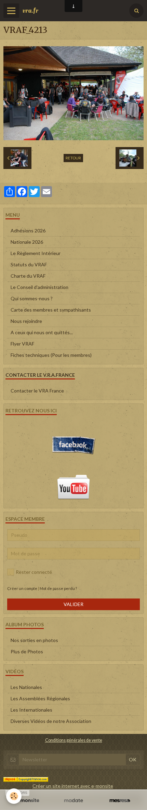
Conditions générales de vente (73, 740)
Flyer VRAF (22, 344)
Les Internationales (31, 710)
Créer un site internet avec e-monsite (72, 786)
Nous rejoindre (26, 321)
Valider (73, 604)
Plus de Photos (27, 651)
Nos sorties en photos (34, 640)
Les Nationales (26, 687)
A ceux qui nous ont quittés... (42, 332)
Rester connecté (34, 572)
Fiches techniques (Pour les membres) (51, 355)
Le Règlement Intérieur (36, 253)
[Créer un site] (27, 801)
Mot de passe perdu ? (58, 588)
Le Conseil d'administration (39, 287)
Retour (73, 157)
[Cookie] (14, 796)
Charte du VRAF (28, 276)
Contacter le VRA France (37, 391)
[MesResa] (119, 801)
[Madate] (73, 801)
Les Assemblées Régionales (40, 698)
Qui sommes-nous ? (32, 298)
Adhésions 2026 (28, 230)
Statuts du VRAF (29, 264)
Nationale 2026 (27, 242)
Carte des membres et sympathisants (51, 310)
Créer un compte (22, 588)
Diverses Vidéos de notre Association (51, 721)
